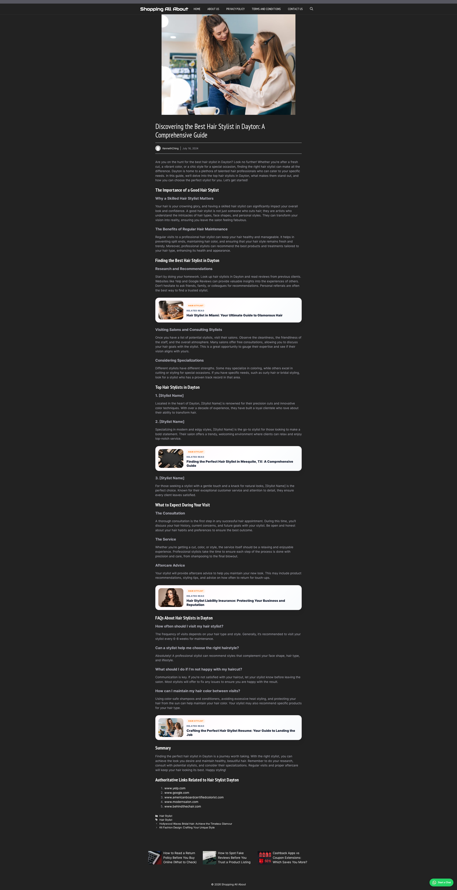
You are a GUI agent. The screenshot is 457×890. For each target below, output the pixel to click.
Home (197, 9)
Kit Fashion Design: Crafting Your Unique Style (187, 827)
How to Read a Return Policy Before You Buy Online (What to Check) (180, 857)
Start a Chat (444, 882)
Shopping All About (164, 9)
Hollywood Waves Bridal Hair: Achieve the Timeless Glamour (195, 823)
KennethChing (170, 148)
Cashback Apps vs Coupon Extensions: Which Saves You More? (290, 857)
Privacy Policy (235, 9)
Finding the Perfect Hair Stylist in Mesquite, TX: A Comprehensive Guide (240, 464)
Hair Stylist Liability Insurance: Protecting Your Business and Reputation (236, 603)
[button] (311, 9)
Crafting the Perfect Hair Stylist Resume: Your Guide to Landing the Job (241, 733)
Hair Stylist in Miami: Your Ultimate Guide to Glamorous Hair (235, 315)
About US (213, 9)
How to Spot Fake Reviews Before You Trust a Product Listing (234, 857)
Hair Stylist (165, 815)
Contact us (295, 9)
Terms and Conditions (266, 9)
